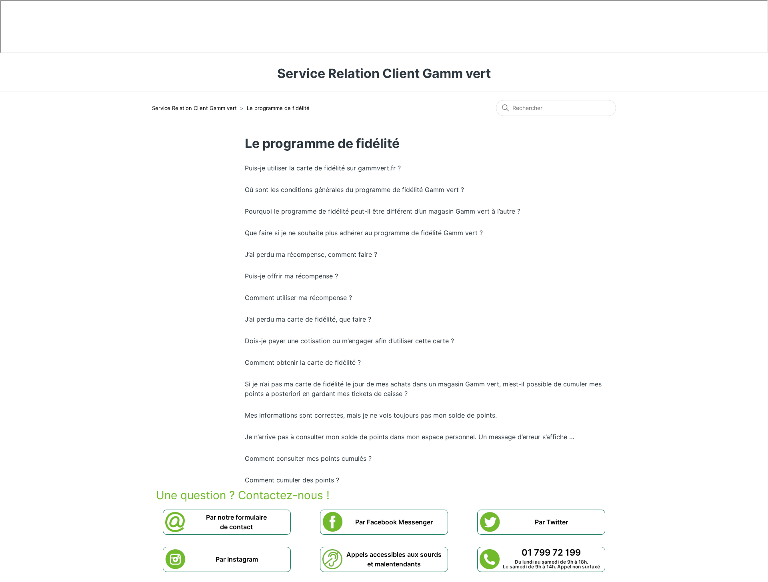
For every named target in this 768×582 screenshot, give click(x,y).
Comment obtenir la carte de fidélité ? (303, 362)
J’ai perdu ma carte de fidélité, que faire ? (308, 319)
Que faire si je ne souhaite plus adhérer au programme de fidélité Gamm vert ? (364, 233)
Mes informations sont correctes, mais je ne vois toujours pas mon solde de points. (371, 415)
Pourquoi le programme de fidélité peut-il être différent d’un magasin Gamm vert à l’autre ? (382, 211)
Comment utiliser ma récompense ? (298, 298)
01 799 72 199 (551, 552)
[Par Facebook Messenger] (394, 530)
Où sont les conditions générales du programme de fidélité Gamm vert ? (354, 190)
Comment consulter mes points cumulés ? (308, 458)
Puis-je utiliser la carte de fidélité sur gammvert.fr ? (323, 168)
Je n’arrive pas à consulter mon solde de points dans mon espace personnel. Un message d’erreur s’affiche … (409, 437)
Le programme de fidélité (278, 108)
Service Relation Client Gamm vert (194, 108)
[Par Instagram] (237, 567)
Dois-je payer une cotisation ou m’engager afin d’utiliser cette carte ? (349, 341)
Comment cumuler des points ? (292, 480)
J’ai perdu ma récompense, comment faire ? (311, 254)
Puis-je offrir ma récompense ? (291, 276)
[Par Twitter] (551, 530)
